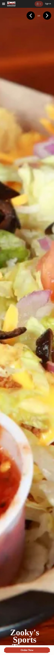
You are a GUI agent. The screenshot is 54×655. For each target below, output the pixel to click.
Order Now (27, 650)
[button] (31, 16)
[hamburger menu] (3, 4)
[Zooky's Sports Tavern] (11, 4)
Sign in (48, 4)
